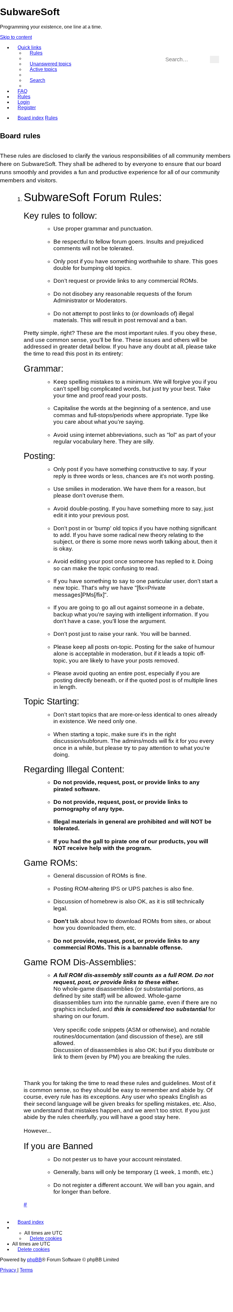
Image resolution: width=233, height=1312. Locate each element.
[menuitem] (33, 53)
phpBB (34, 1259)
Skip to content (16, 37)
